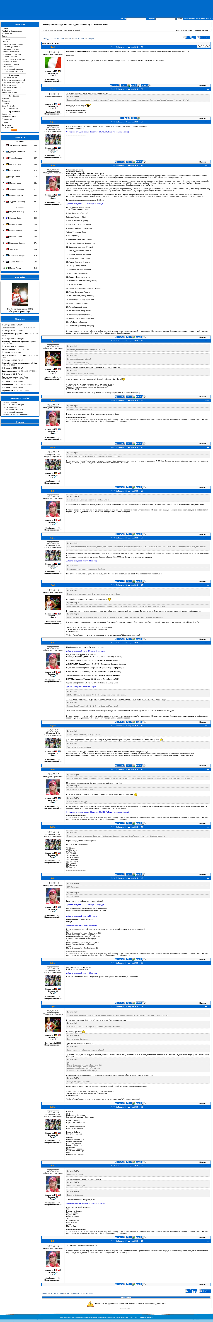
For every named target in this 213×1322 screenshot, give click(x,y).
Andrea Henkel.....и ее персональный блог (20, 363)
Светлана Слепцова (17, 255)
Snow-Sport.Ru (49, 24)
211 (28, 328)
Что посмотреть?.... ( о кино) (14, 355)
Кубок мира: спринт (9, 85)
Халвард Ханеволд (16, 189)
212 (31, 328)
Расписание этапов (9, 93)
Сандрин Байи (15, 218)
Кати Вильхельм (15, 230)
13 (14, 365)
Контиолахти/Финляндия (13, 44)
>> (34, 328)
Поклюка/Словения (11, 49)
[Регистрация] (189, 19)
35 (3, 336)
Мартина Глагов (15, 237)
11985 (58, 377)
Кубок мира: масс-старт (11, 88)
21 (35, 355)
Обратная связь (8, 127)
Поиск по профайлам (10, 108)
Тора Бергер (14, 249)
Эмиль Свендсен (16, 158)
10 (23, 349)
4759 (58, 202)
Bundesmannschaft (10, 371)
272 (58, 112)
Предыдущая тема (184, 30)
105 (33, 371)
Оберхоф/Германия (11, 52)
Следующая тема (201, 30)
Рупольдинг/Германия (12, 54)
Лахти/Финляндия (10, 407)
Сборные (5, 103)
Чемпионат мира (10, 62)
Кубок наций (6, 90)
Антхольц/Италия (10, 57)
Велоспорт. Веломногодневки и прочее (19, 342)
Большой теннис (9, 328)
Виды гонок (6, 114)
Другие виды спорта (83, 24)
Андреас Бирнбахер (17, 202)
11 (26, 349)
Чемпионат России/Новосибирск (16, 415)
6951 (58, 79)
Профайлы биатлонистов (12, 31)
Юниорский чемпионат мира (14, 59)
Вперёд (91, 39)
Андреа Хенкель (15, 224)
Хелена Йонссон (15, 262)
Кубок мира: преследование (13, 83)
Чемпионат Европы (11, 64)
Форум (4, 36)
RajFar (21, 339)
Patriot (20, 374)
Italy (20, 325)
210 (25, 328)
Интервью (6, 39)
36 (5, 336)
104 (30, 371)
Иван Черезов (14, 170)
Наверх (202, 85)
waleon (20, 352)
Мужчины (5, 98)
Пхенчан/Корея (9, 67)
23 (3, 357)
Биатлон (5, 42)
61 (21, 391)
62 (23, 391)
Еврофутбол (7, 391)
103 (26, 371)
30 (25, 379)
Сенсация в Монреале (75, 128)
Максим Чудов (15, 183)
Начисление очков (9, 117)
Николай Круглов (16, 195)
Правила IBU (7, 119)
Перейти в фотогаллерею (21, 312)
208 (21, 385)
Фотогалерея (7, 33)
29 (23, 379)
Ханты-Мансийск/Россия (13, 69)
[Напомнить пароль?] (204, 19)
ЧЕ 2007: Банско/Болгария (13, 405)
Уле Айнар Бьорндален (18, 145)
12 (28, 349)
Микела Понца (15, 268)
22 (37, 355)
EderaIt (20, 360)
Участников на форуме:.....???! (15, 334)
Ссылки (5, 122)
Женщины (6, 101)
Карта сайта (6, 125)
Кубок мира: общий (9, 78)
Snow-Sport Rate (8, 106)
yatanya (22, 346)
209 (25, 385)
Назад (46, 39)
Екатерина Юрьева (16, 243)
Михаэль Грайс (15, 164)
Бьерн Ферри (14, 177)
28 (20, 379)
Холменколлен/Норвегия (13, 72)
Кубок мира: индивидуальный (13, 80)
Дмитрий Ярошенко (17, 152)
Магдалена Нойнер (16, 212)
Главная (5, 28)
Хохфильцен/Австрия (11, 47)
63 (26, 391)
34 (37, 334)
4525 (58, 156)
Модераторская (8, 349)
